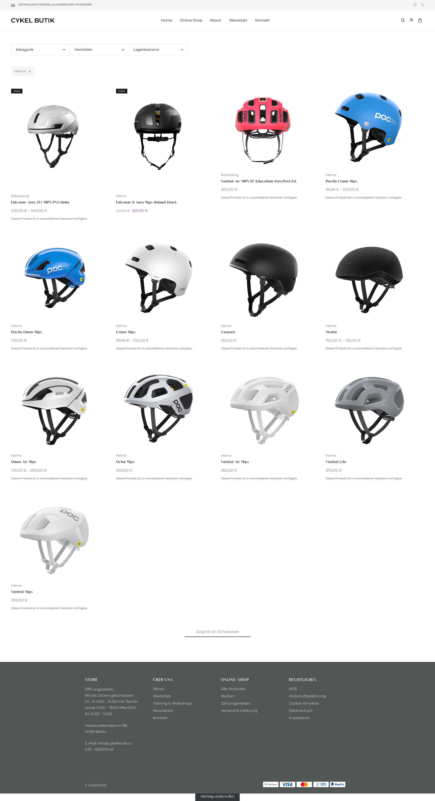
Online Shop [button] (191, 20)
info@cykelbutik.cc (115, 743)
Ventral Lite (336, 461)
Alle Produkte (233, 689)
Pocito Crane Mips (341, 181)
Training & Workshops (172, 703)
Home (166, 20)
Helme (20, 71)
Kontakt (262, 20)
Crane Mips (125, 332)
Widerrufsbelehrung (307, 696)
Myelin (331, 332)
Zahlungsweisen (236, 703)
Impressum (299, 718)
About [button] (215, 20)
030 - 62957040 (99, 749)
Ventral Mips (22, 591)
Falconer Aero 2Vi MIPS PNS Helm (40, 202)
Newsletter (163, 710)
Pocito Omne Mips (26, 332)
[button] (14, 136)
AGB (293, 689)
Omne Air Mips (23, 461)
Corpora (228, 332)
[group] (60, 136)
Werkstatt (238, 20)
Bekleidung (20, 196)
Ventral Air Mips (235, 461)
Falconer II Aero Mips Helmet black (146, 202)
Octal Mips (125, 461)
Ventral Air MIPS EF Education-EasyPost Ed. (259, 181)
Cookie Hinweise (304, 703)
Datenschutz (300, 710)
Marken (228, 696)
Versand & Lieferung (239, 710)
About (158, 689)
